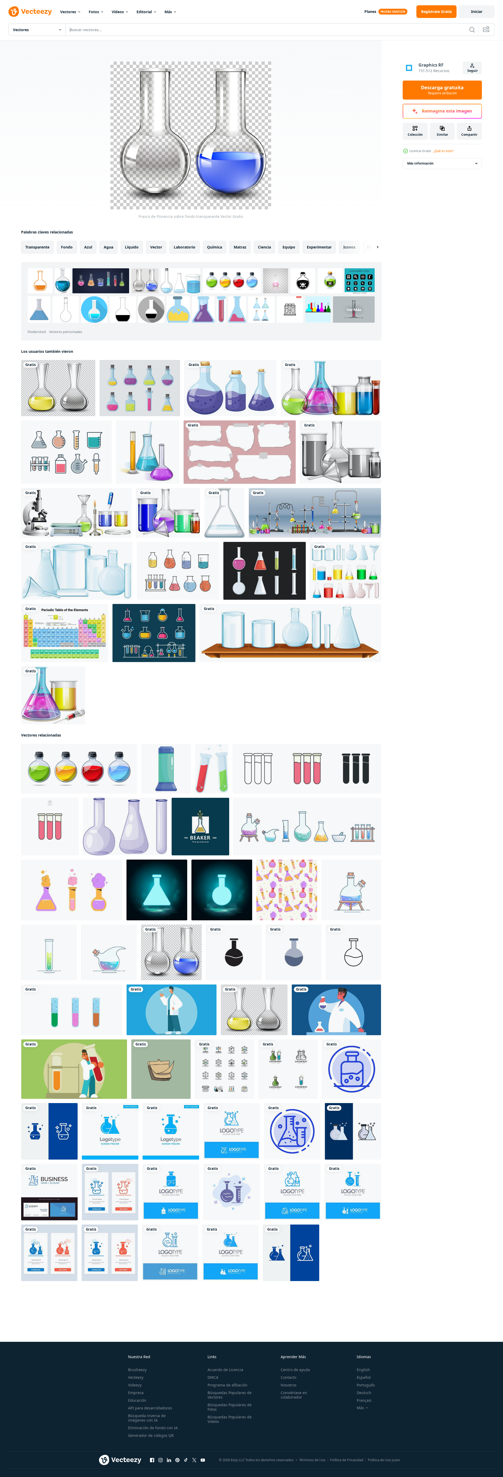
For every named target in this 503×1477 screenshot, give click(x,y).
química (214, 247)
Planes (370, 11)
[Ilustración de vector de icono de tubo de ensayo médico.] (224, 1069)
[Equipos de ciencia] (290, 633)
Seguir (472, 70)
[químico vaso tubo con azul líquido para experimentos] (166, 769)
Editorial (144, 11)
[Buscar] (472, 29)
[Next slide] (373, 247)
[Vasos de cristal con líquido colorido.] (331, 388)
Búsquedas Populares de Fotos (230, 1407)
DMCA (213, 1377)
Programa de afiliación (227, 1384)
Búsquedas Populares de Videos (230, 1419)
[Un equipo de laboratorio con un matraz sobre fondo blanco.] (224, 513)
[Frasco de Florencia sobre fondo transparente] (171, 952)
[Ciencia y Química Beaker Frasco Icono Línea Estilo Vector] (153, 633)
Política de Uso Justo (384, 1459)
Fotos (94, 11)
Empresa (136, 1392)
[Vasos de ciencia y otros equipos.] (76, 513)
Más (168, 11)
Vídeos (118, 11)
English (363, 1369)
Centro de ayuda (295, 1369)
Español (364, 1377)
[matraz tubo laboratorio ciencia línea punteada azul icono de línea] (292, 1131)
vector (156, 247)
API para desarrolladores (150, 1407)
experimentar (319, 247)
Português (366, 1384)
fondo (67, 247)
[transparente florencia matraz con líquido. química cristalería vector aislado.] (79, 769)
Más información (420, 163)
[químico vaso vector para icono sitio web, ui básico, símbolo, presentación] (234, 952)
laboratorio (184, 247)
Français (364, 1400)
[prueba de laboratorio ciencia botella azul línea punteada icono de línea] (351, 1069)
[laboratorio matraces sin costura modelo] (286, 890)
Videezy (135, 1384)
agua (108, 247)
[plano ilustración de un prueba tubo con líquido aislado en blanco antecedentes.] (211, 769)
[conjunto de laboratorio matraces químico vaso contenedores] (71, 890)
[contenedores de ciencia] (345, 571)
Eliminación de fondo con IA (153, 1427)
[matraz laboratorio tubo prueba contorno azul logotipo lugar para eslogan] (231, 1131)
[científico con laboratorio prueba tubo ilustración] (171, 1009)
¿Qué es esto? (443, 151)
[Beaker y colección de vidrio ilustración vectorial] (264, 571)
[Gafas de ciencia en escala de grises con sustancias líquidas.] (340, 452)
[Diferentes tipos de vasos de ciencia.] (77, 571)
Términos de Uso (312, 1459)
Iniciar (476, 11)
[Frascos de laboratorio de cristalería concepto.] (147, 452)
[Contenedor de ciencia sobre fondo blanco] (230, 388)
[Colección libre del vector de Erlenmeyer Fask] (66, 452)
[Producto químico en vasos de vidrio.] (53, 695)
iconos (349, 247)
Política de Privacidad (346, 1459)
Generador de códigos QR (151, 1435)
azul (88, 247)
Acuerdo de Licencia (225, 1369)
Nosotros (289, 1384)
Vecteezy (135, 1377)
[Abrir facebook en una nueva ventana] (152, 1460)
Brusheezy (137, 1369)
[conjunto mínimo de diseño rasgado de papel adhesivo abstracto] (240, 452)
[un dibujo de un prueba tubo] (161, 1069)
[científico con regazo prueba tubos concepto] (336, 1009)
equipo (289, 247)
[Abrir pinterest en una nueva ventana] (177, 1460)
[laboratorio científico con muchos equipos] (315, 513)
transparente (37, 247)
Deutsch (364, 1392)
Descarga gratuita (442, 90)
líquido (132, 247)
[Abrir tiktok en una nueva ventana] (186, 1460)
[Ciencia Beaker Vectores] (178, 571)
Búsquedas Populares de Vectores (230, 1395)
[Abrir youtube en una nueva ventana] (203, 1460)
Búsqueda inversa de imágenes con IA (147, 1418)
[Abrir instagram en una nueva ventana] (160, 1460)
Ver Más (354, 309)
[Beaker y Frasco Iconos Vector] (140, 388)
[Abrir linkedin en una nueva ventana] (169, 1460)
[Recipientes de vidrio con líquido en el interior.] (168, 513)
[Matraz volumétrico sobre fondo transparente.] (58, 388)
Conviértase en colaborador (294, 1395)
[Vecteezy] (30, 11)
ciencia (264, 247)
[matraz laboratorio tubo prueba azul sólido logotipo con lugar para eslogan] (231, 1253)
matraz (240, 247)
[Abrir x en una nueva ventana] (194, 1460)
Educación (137, 1400)
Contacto (288, 1377)
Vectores (68, 11)
